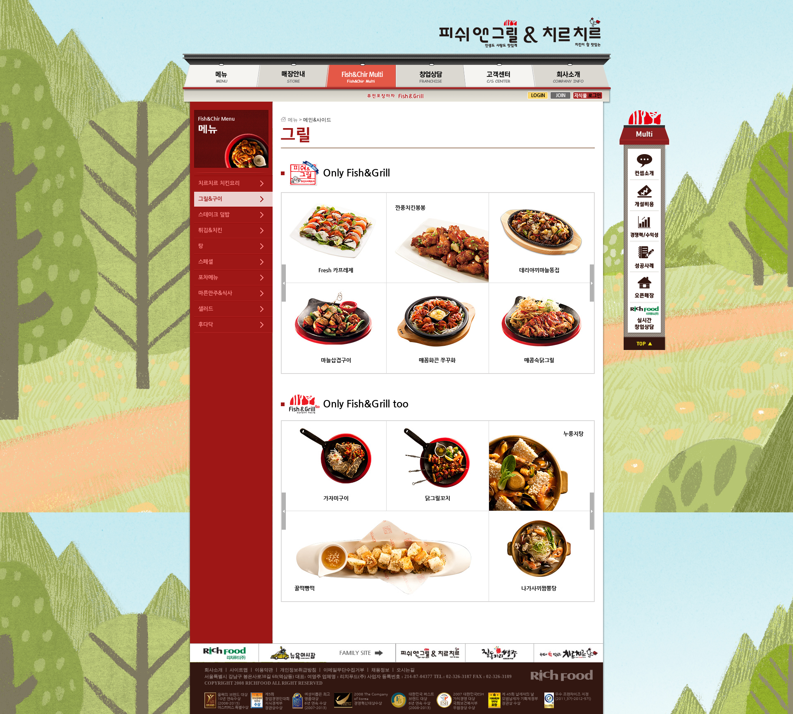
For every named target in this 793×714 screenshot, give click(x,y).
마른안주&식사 (215, 293)
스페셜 (205, 261)
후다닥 (205, 324)
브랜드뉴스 (497, 76)
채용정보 (380, 669)
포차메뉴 (208, 277)
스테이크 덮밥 (214, 214)
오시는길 (405, 669)
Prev (284, 283)
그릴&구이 (210, 199)
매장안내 (291, 76)
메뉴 (219, 76)
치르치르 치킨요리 (219, 183)
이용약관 (264, 669)
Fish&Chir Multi (361, 76)
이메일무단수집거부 (343, 669)
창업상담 (429, 76)
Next (592, 283)
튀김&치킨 (210, 230)
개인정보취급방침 (298, 669)
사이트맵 (239, 669)
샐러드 (205, 309)
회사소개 (571, 76)
